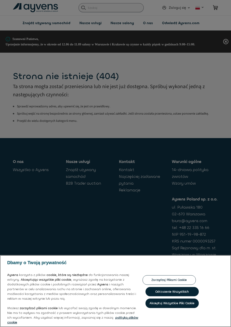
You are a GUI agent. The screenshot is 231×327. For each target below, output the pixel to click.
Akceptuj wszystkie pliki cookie (172, 303)
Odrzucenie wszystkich (172, 292)
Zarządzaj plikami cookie (169, 280)
